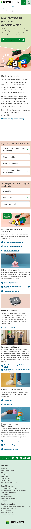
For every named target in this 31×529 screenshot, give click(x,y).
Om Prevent (4, 474)
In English (4, 501)
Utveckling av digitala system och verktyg (14, 149)
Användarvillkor (5, 480)
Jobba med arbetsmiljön (8, 7)
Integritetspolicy (5, 478)
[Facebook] (16, 458)
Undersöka (7, 191)
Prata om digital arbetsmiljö (14, 119)
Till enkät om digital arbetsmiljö (11, 40)
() (20, 2)
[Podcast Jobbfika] (28, 458)
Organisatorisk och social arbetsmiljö (13, 9)
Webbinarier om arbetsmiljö (9, 498)
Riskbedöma (7, 197)
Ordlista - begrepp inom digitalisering (12, 171)
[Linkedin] (20, 458)
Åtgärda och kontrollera (12, 204)
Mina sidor (4, 468)
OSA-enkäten (5, 494)
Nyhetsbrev (4, 476)
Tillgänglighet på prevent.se (9, 482)
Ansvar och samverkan (11, 164)
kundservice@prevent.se (8, 515)
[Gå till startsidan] (6, 2)
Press (2, 472)
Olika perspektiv (9, 157)
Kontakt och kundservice (8, 470)
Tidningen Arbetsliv (6, 496)
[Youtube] (24, 458)
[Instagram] (13, 458)
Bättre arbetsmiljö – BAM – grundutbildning (13, 490)
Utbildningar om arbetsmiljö (9, 488)
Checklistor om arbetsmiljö (8, 492)
